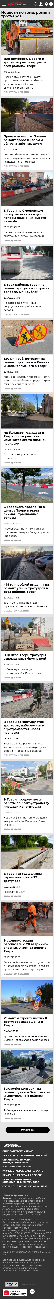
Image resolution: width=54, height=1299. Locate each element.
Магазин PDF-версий (34, 1155)
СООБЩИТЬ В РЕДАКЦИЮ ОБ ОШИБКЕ (24, 1186)
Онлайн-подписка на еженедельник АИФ (16, 1161)
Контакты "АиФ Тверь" (16, 1166)
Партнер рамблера (28, 1284)
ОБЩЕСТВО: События (17, 92)
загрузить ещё (27, 1130)
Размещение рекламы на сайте (22, 1171)
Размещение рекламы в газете (22, 1175)
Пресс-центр (10, 1155)
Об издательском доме (17, 1151)
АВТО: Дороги (12, 240)
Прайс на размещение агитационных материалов (20, 1180)
